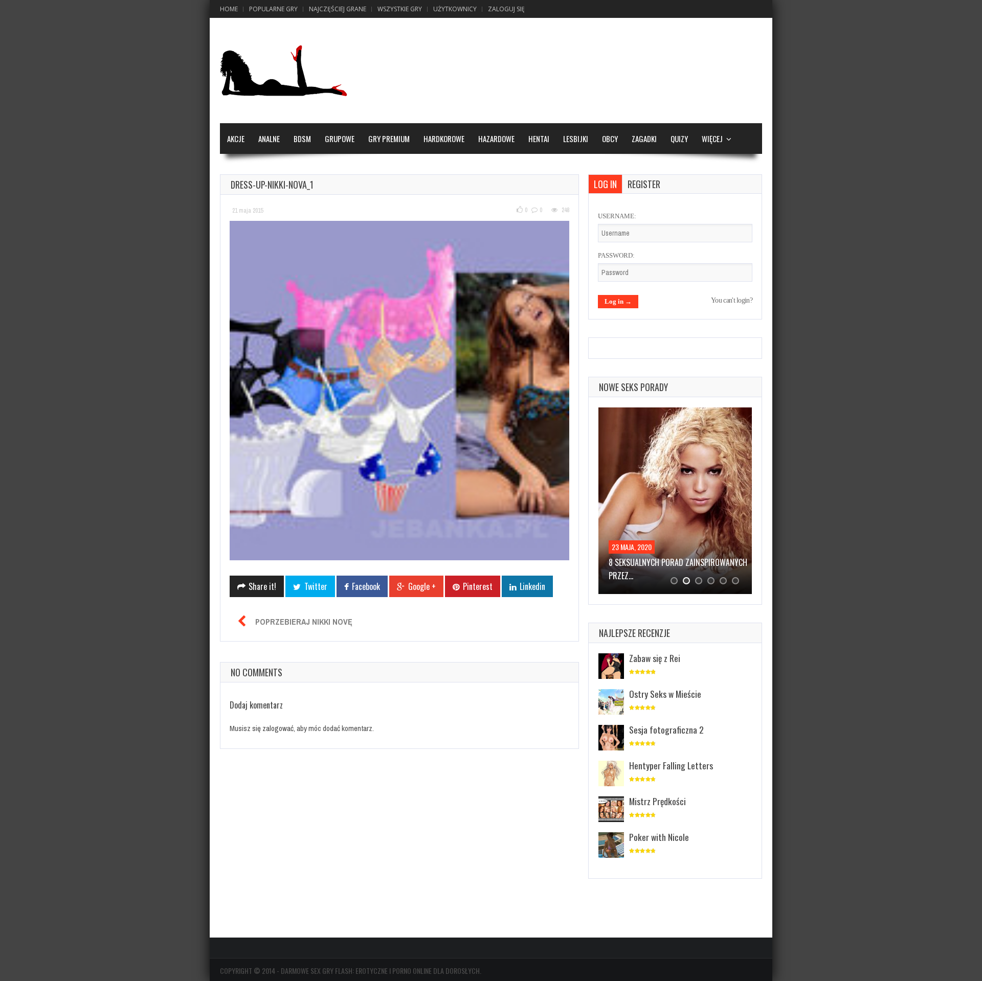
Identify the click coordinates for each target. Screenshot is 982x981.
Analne (269, 138)
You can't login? (731, 300)
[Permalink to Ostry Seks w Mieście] (611, 703)
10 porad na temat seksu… (655, 562)
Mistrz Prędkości (657, 801)
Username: (617, 216)
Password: (616, 255)
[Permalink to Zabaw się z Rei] (611, 667)
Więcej (712, 138)
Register (644, 184)
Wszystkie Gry (399, 9)
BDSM (302, 138)
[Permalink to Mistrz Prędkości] (611, 810)
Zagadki (644, 138)
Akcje (235, 138)
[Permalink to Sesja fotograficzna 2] (611, 738)
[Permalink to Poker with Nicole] (611, 846)
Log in (605, 184)
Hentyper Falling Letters (671, 765)
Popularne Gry (273, 9)
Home (229, 9)
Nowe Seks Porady (633, 387)
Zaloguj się (506, 9)
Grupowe (339, 138)
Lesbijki (575, 138)
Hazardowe (496, 138)
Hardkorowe (443, 138)
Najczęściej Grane (337, 9)
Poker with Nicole (659, 836)
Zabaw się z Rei (654, 658)
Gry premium (389, 138)
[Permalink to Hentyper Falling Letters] (611, 774)
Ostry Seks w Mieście (665, 693)
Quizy (679, 138)
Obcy (610, 138)
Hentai (538, 138)
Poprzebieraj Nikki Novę (303, 621)
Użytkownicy (455, 9)
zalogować (278, 728)
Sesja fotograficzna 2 (666, 729)
